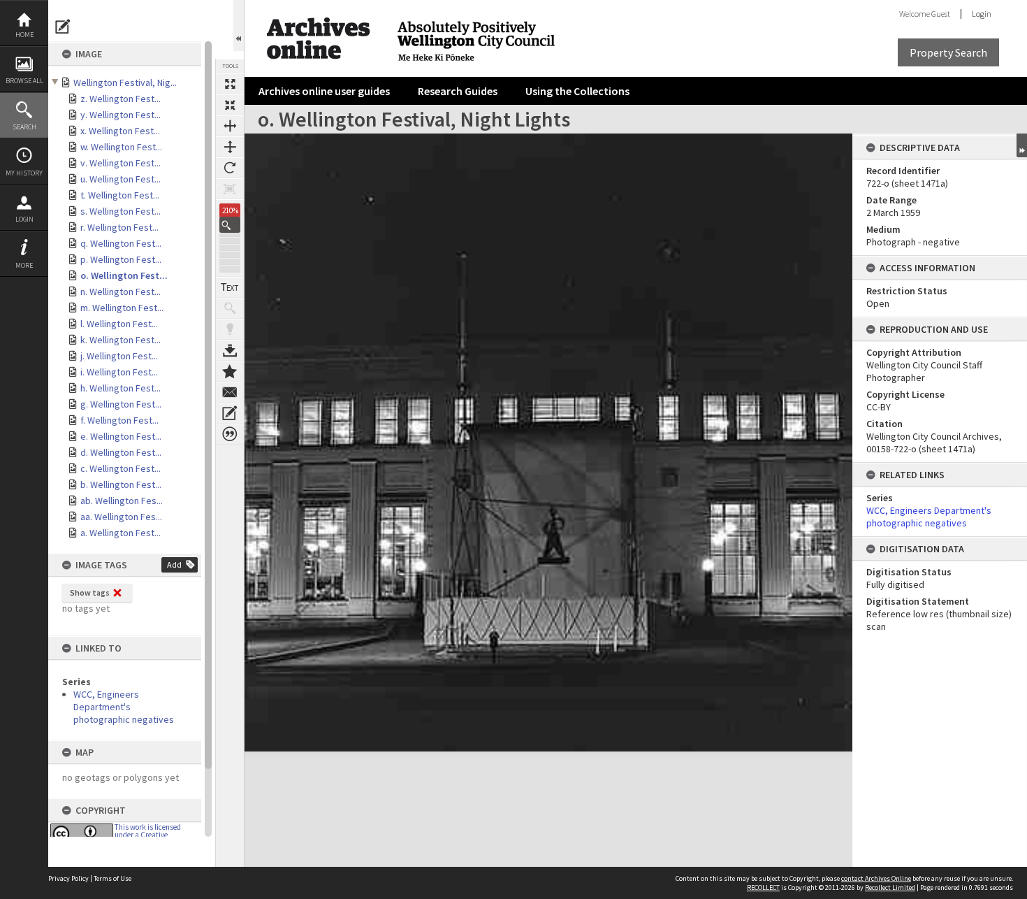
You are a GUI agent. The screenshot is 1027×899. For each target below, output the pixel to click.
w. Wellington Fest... (121, 147)
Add (174, 564)
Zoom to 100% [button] (230, 188)
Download (230, 350)
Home (24, 34)
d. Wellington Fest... (120, 452)
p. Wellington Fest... (120, 259)
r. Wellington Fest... (119, 227)
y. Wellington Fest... (120, 114)
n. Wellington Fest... (120, 291)
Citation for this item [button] (230, 434)
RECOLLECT (763, 887)
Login (24, 219)
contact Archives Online (876, 878)
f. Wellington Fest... (119, 420)
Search (24, 126)
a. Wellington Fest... (120, 532)
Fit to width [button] (230, 125)
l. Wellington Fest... (119, 323)
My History (24, 173)
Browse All (24, 80)
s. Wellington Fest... (120, 211)
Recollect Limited (890, 887)
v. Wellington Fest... (120, 163)
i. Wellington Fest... (119, 372)
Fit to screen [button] (230, 104)
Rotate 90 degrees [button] (230, 167)
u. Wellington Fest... (120, 179)
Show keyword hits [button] (230, 308)
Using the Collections (577, 91)
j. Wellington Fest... (119, 356)
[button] (229, 225)
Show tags (90, 592)
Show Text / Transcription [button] (230, 287)
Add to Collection (230, 371)
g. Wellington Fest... (120, 404)
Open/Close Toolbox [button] (238, 25)
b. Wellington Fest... (120, 484)
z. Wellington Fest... (120, 98)
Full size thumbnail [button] (230, 83)
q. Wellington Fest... (120, 243)
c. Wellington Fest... (120, 468)
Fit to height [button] (230, 146)
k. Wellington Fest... (120, 339)
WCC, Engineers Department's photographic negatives (123, 707)
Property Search (948, 52)
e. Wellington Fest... (120, 436)
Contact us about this (230, 392)
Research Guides (457, 91)
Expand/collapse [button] (1022, 145)
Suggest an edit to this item (63, 26)
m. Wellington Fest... (121, 307)
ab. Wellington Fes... (121, 500)
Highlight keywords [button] (230, 329)
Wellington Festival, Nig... (125, 82)
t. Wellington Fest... (119, 195)
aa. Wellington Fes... (121, 516)
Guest (940, 13)
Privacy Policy (68, 878)
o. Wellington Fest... (124, 275)
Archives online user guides (324, 91)
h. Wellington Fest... (120, 388)
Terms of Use (112, 878)
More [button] (24, 265)
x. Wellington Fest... (120, 130)
